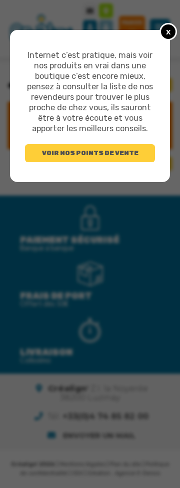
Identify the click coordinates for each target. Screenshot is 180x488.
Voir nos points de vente (90, 153)
